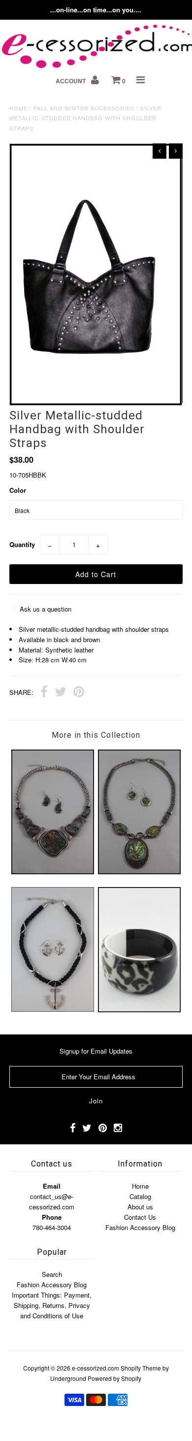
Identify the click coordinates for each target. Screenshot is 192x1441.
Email (52, 1186)
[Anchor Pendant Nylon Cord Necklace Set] (52, 1009)
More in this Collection (96, 735)
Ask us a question (45, 609)
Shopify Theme (141, 1368)
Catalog (140, 1196)
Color (17, 490)
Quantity (22, 544)
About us (140, 1206)
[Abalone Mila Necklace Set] (52, 871)
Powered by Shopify (114, 1378)
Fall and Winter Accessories (83, 108)
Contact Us (140, 1217)
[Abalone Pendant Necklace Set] (139, 871)
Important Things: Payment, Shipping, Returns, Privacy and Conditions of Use (52, 1305)
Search (52, 1274)
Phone (52, 1217)
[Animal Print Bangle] (139, 1009)
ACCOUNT (71, 80)
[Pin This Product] (78, 693)
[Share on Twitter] (60, 693)
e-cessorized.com (95, 1368)
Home (18, 108)
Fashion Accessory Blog (140, 1227)
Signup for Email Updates (96, 1051)
